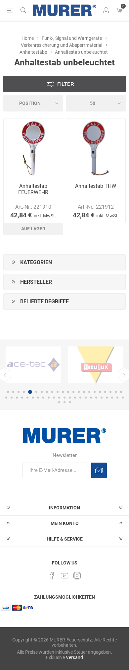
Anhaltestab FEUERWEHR (33, 189)
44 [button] (117, 398)
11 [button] (63, 392)
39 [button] (91, 398)
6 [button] (36, 392)
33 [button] (59, 398)
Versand (74, 657)
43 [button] (112, 398)
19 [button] (105, 392)
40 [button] (96, 398)
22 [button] (121, 392)
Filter (65, 84)
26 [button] (22, 398)
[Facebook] (52, 575)
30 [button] (43, 398)
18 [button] (100, 392)
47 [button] (64, 402)
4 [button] (24, 392)
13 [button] (73, 392)
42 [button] (107, 398)
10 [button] (58, 392)
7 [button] (42, 392)
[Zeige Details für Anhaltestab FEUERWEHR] (33, 148)
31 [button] (49, 398)
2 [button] (13, 392)
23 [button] (6, 398)
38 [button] (86, 398)
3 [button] (19, 392)
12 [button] (68, 392)
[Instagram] (77, 575)
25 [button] (17, 398)
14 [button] (79, 392)
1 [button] (8, 392)
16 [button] (89, 392)
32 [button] (54, 398)
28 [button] (33, 398)
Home (28, 38)
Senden (99, 470)
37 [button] (80, 398)
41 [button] (102, 398)
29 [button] (38, 398)
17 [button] (95, 392)
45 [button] (123, 398)
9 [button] (52, 392)
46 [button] (59, 402)
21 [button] (116, 392)
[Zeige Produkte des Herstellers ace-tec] (33, 364)
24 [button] (12, 398)
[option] (33, 364)
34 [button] (64, 398)
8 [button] (47, 392)
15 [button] (84, 392)
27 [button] (27, 398)
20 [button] (110, 392)
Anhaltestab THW (95, 186)
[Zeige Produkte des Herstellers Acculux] (95, 364)
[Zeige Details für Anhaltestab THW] (95, 148)
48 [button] (70, 402)
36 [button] (75, 398)
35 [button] (70, 398)
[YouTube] (64, 575)
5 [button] (30, 392)
